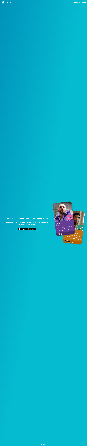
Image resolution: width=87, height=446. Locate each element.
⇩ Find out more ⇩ (43, 444)
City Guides (84, 2)
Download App (77, 2)
